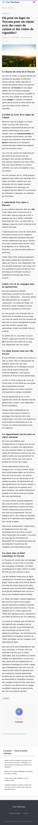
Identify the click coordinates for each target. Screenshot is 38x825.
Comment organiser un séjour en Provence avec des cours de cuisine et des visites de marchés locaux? (18, 787)
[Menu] (34, 2)
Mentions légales (15, 813)
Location (11, 8)
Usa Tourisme (11, 2)
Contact (25, 813)
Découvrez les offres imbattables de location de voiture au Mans (19, 772)
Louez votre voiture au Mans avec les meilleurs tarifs (16, 779)
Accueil (4, 8)
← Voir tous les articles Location (14, 734)
